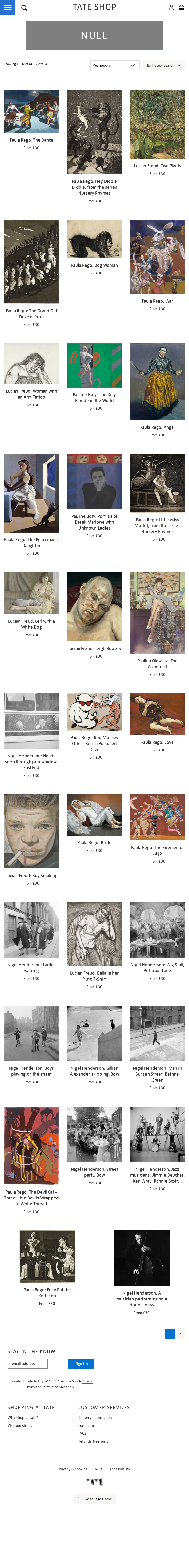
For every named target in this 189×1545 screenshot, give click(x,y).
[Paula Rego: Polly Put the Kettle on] (47, 1257)
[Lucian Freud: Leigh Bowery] (94, 607)
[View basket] (181, 8)
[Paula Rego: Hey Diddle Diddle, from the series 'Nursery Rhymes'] (94, 133)
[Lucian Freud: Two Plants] (157, 125)
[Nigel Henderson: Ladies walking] (31, 930)
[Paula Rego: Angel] (157, 382)
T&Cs (98, 1469)
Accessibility (119, 1469)
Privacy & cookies (73, 1469)
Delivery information (95, 1417)
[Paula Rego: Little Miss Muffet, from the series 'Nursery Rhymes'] (157, 484)
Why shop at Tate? (23, 1417)
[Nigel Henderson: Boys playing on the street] (31, 1034)
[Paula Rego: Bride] (94, 815)
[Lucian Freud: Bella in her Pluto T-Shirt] (94, 935)
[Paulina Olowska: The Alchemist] (157, 613)
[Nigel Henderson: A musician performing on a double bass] (142, 1259)
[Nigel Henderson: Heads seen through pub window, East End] (31, 722)
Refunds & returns (93, 1441)
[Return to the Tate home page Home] (94, 8)
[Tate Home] (94, 1482)
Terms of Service (53, 1387)
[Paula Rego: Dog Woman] (94, 240)
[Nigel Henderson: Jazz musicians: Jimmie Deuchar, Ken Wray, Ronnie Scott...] (157, 1135)
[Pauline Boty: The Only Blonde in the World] (94, 366)
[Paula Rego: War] (157, 258)
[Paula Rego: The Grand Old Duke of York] (31, 263)
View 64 (41, 64)
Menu (8, 8)
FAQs (82, 1433)
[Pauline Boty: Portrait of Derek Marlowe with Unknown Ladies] (94, 482)
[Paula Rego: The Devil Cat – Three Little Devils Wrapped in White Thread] (31, 1147)
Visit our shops (20, 1425)
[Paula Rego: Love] (157, 715)
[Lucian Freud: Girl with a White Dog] (31, 594)
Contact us (87, 1425)
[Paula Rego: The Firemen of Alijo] (157, 818)
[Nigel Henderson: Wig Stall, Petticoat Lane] (157, 930)
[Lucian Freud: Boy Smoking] (31, 832)
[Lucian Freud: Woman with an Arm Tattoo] (31, 364)
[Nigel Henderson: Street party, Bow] (94, 1135)
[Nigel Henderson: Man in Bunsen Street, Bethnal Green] (157, 1034)
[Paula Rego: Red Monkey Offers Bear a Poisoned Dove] (94, 713)
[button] (24, 8)
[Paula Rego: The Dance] (31, 112)
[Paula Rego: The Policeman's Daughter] (31, 494)
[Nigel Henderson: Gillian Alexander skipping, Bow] (94, 1034)
